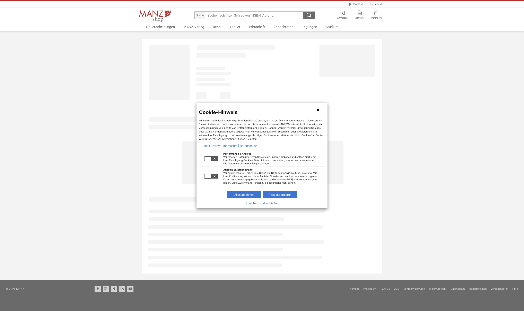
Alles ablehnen (244, 194)
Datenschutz (248, 145)
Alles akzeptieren (280, 194)
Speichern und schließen (262, 203)
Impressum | (230, 145)
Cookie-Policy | (211, 145)
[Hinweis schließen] (318, 110)
